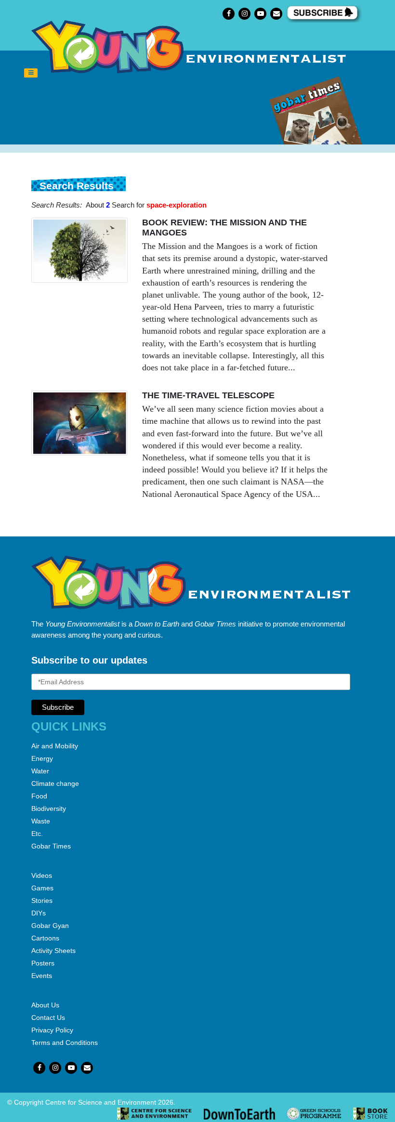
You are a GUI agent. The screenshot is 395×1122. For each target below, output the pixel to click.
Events (41, 975)
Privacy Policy (52, 1030)
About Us (45, 1005)
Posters (42, 963)
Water (40, 771)
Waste (40, 821)
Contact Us (48, 1017)
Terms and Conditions (64, 1042)
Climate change (55, 783)
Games (42, 888)
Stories (42, 900)
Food (39, 796)
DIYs (38, 913)
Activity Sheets (53, 950)
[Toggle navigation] (31, 73)
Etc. (37, 833)
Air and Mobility (54, 746)
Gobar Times (51, 846)
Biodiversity (48, 808)
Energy (42, 758)
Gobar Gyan (50, 925)
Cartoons (45, 938)
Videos (41, 875)
